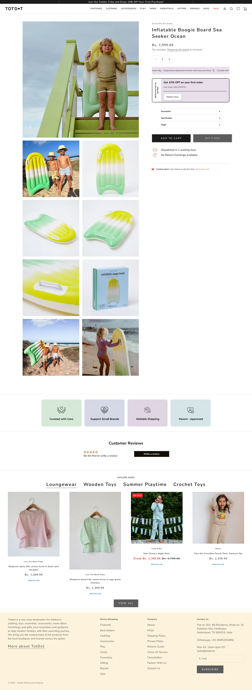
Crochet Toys (189, 484)
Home (153, 8)
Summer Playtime (145, 484)
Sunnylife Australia (162, 23)
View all (125, 603)
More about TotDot (26, 646)
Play (143, 8)
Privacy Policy (155, 641)
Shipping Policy (156, 636)
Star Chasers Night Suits (157, 553)
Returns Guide (155, 646)
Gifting (182, 8)
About (151, 625)
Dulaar (218, 549)
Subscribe (210, 669)
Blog (207, 8)
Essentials (167, 8)
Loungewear (61, 484)
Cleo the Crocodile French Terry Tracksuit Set (218, 553)
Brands (195, 8)
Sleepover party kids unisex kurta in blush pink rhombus (33, 568)
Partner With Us (156, 663)
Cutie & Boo (157, 549)
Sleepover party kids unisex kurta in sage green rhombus (95, 581)
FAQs (150, 630)
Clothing (111, 8)
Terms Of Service (157, 652)
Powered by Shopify (33, 683)
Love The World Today (33, 562)
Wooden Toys (100, 484)
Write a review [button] (152, 454)
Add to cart (171, 138)
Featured (96, 8)
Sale (216, 8)
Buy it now (212, 138)
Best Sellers (107, 630)
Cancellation (154, 657)
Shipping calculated (178, 49)
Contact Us (153, 668)
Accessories (128, 8)
